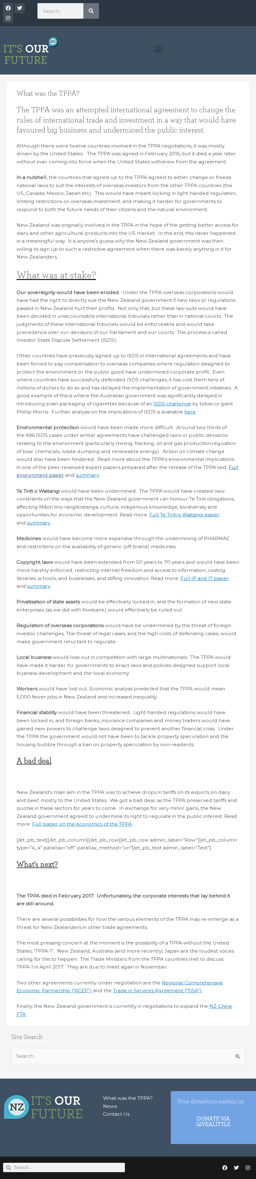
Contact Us (116, 1114)
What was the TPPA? (128, 1098)
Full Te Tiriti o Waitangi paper (184, 515)
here (190, 412)
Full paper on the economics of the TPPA (82, 824)
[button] (159, 49)
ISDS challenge (172, 404)
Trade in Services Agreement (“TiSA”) (157, 990)
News (110, 1106)
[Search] (91, 11)
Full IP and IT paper (204, 578)
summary (87, 475)
